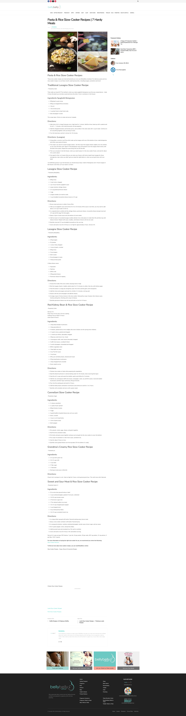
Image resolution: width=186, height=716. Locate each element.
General (132, 12)
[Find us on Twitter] (53, 1)
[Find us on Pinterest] (55, 1)
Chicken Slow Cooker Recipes (55, 586)
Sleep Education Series (108, 698)
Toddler (108, 12)
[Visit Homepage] (54, 6)
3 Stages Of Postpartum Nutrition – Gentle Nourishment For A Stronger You (129, 42)
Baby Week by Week (84, 702)
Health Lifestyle (124, 12)
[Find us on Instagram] (51, 1)
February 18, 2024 (61, 28)
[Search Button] (137, 1)
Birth (72, 12)
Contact (118, 711)
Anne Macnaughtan (121, 69)
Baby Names (92, 12)
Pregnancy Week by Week (85, 700)
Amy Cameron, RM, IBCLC (122, 63)
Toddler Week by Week (108, 704)
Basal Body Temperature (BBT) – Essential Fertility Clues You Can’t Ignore (128, 50)
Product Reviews (83, 694)
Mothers (78, 12)
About (113, 711)
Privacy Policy (130, 711)
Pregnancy (67, 12)
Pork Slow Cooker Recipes (54, 612)
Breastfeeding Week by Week (108, 701)
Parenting (117, 12)
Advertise (136, 711)
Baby (82, 12)
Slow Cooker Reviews (53, 542)
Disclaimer (123, 711)
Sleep (86, 12)
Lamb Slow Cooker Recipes (55, 608)
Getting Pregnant (58, 12)
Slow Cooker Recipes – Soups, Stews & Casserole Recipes (62, 549)
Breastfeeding (100, 12)
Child (112, 12)
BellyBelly (54, 27)
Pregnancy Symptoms (85, 698)
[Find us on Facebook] (48, 1)
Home (51, 12)
